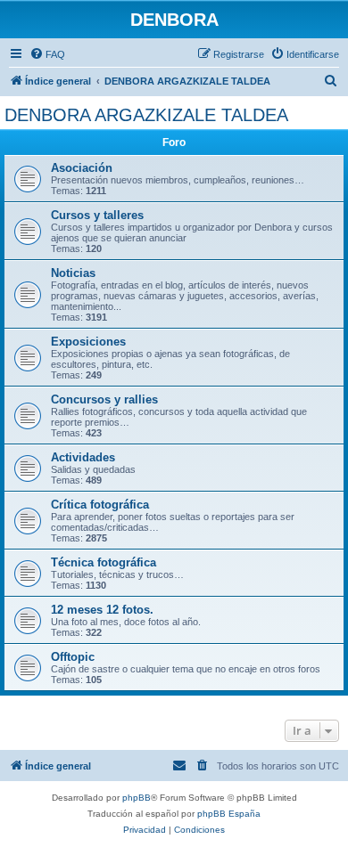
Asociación (81, 168)
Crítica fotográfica (100, 504)
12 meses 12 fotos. (102, 609)
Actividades (83, 457)
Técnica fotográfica (103, 562)
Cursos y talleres (97, 215)
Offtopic (73, 657)
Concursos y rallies (104, 399)
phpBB (136, 797)
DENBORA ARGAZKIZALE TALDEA (146, 115)
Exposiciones (88, 341)
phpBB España (229, 813)
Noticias (73, 273)
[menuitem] (47, 54)
